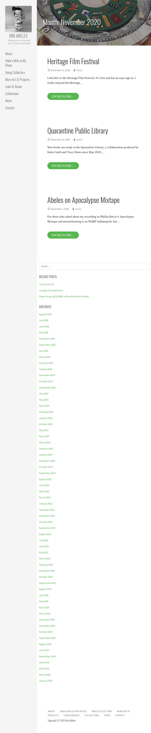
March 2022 (44, 497)
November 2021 (47, 515)
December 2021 (47, 509)
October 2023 (46, 424)
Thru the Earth (46, 284)
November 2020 (47, 570)
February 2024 (46, 411)
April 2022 (44, 491)
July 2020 (43, 595)
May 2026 (43, 332)
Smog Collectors (15, 72)
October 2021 (46, 521)
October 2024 (46, 381)
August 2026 (45, 314)
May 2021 (43, 552)
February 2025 (46, 363)
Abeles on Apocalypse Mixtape (83, 199)
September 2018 (47, 656)
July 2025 (43, 350)
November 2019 (47, 625)
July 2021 (43, 540)
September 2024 (47, 387)
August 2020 (45, 589)
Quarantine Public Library (77, 130)
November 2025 (47, 338)
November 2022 (47, 460)
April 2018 (44, 668)
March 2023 (44, 442)
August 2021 (45, 534)
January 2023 (45, 454)
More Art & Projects (17, 79)
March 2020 (44, 613)
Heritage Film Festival (73, 61)
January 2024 (45, 418)
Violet (79, 70)
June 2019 (44, 650)
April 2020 (44, 607)
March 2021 (44, 558)
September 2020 (47, 583)
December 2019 (47, 619)
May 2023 (43, 430)
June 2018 (44, 662)
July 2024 (43, 393)
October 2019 (46, 631)
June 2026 (44, 326)
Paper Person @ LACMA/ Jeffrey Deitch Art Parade (64, 296)
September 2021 (47, 527)
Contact (10, 107)
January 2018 (45, 680)
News (8, 100)
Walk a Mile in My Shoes (15, 63)
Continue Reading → (63, 96)
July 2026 (43, 320)
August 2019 (45, 644)
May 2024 (43, 399)
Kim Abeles (18, 35)
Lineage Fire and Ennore (51, 290)
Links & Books (13, 86)
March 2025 (44, 356)
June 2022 (44, 485)
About (8, 53)
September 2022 (47, 473)
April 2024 (44, 405)
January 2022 (45, 503)
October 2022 (46, 466)
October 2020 (46, 576)
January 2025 (45, 369)
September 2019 (47, 637)
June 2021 (44, 546)
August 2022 (45, 479)
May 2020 (43, 601)
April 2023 (44, 436)
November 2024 (47, 375)
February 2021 (46, 564)
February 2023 (46, 448)
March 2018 (44, 674)
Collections (12, 93)
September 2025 (47, 344)
